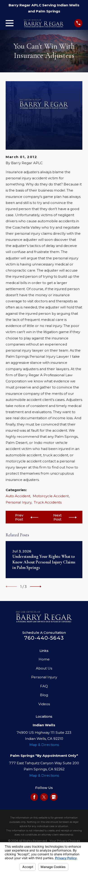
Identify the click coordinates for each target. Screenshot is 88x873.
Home (44, 659)
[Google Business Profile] (54, 797)
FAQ (44, 686)
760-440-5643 (44, 638)
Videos (44, 704)
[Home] (43, 23)
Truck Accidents (48, 502)
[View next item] (35, 586)
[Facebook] (34, 797)
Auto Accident (18, 496)
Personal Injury (18, 502)
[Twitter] (44, 797)
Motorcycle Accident (51, 496)
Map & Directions (44, 745)
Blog (44, 695)
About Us (44, 668)
